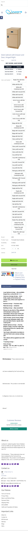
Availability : (4, 242)
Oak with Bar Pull (16, 204)
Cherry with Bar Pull (17, 139)
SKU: (2, 245)
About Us (3, 515)
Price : (2, 60)
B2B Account (4, 519)
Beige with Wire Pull (17, 136)
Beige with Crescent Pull (18, 130)
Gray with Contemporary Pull (18, 158)
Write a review (14, 428)
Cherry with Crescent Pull (18, 146)
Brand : (3, 237)
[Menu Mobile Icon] (2, 12)
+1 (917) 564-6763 (11, 478)
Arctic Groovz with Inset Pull (19, 114)
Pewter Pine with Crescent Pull (19, 228)
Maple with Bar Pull (17, 188)
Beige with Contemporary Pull (19, 126)
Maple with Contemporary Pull (19, 192)
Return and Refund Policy (7, 498)
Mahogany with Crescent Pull (18, 179)
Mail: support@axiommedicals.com (12, 483)
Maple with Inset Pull (17, 198)
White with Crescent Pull (18, 91)
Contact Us (4, 517)
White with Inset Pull (17, 94)
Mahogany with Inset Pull (18, 182)
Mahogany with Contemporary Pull (19, 174)
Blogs (2, 524)
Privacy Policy (4, 496)
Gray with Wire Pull (17, 168)
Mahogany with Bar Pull (18, 170)
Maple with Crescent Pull (18, 195)
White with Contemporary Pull (19, 88)
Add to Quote (14, 264)
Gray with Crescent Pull (18, 162)
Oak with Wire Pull (17, 217)
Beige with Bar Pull (17, 123)
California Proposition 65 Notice (9, 507)
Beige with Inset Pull (17, 133)
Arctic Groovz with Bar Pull (19, 101)
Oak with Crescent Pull (18, 211)
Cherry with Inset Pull (17, 149)
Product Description (6, 286)
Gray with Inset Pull (17, 165)
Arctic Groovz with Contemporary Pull (19, 105)
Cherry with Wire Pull (17, 152)
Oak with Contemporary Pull (19, 207)
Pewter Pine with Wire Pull (18, 80)
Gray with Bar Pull (16, 154)
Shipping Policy (20, 277)
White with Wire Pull (17, 97)
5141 (19, 294)
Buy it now (14, 268)
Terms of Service (5, 493)
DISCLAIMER (4, 504)
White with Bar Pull (17, 84)
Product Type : (5, 240)
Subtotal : (3, 252)
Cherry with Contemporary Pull (19, 142)
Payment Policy (20, 279)
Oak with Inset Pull (17, 214)
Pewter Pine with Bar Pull (18, 220)
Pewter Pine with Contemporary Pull (19, 223)
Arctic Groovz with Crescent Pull (19, 110)
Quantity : (3, 248)
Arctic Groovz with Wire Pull (19, 119)
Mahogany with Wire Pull (18, 185)
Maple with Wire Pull (17, 201)
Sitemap (3, 521)
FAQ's (2, 526)
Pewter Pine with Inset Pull (18, 232)
